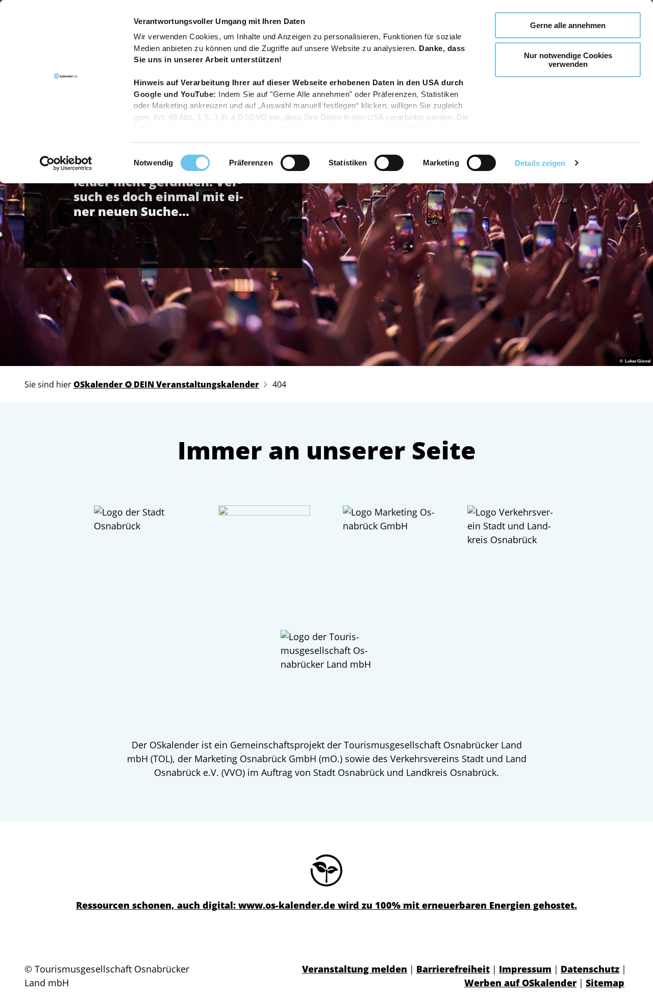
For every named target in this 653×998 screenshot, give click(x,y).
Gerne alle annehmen (568, 25)
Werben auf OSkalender (520, 983)
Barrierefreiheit (453, 969)
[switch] (295, 163)
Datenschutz (590, 969)
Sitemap (605, 983)
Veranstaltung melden (354, 969)
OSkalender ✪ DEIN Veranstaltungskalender (166, 384)
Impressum (525, 969)
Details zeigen (540, 163)
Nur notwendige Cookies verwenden (568, 59)
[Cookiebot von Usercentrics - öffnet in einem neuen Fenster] (66, 163)
